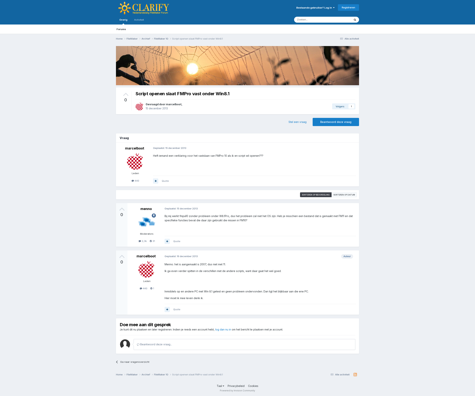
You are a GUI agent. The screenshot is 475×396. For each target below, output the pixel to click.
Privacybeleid (236, 385)
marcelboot (173, 104)
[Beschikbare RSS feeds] (355, 374)
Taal (220, 385)
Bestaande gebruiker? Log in (314, 7)
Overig (123, 19)
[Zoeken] (355, 20)
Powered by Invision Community (237, 390)
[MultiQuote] (155, 181)
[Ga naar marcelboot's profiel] (139, 106)
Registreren (348, 7)
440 (136, 180)
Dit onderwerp (338, 19)
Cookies (253, 385)
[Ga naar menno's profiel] (146, 222)
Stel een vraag (298, 121)
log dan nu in (223, 329)
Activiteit (139, 19)
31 (153, 240)
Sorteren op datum (344, 195)
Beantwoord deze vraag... (156, 344)
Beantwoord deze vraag (335, 121)
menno (146, 209)
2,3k (144, 240)
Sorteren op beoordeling (316, 195)
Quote (165, 180)
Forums (121, 29)
